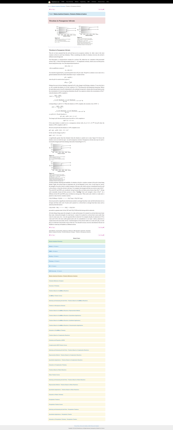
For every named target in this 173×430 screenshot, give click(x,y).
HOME (62, 1)
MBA (89, 1)
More (108, 1)
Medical (76, 1)
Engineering (82, 1)
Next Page (101, 9)
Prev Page (52, 9)
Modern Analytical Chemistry (58, 6)
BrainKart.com (55, 2)
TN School (94, 1)
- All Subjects (53, 246)
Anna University (69, 1)
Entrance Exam (101, 1)
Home (49, 6)
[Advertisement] (116, 26)
